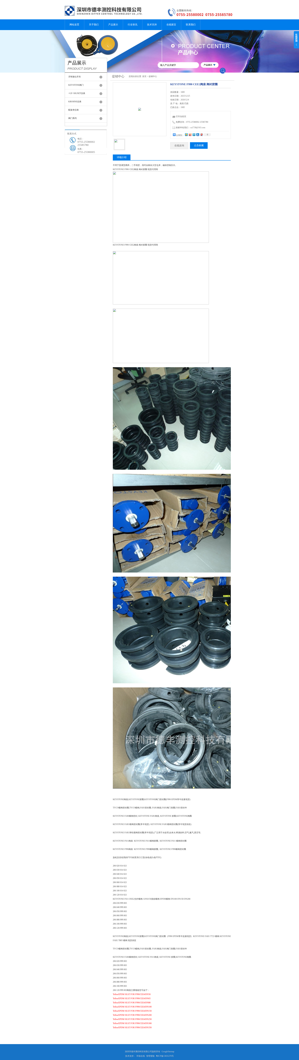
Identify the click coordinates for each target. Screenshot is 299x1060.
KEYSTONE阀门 (76, 85)
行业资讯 (132, 24)
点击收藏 (199, 145)
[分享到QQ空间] (186, 134)
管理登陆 (150, 1056)
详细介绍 (121, 157)
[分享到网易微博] (201, 134)
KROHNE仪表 (74, 101)
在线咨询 (179, 145)
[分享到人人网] (198, 134)
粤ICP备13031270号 (165, 1056)
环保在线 (141, 1056)
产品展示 (113, 24)
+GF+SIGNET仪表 (76, 93)
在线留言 (171, 24)
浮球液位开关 (74, 77)
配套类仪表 (73, 110)
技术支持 (152, 24)
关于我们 (94, 24)
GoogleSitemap (168, 1051)
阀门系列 (72, 118)
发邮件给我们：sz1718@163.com (190, 127)
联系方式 (71, 133)
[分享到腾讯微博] (194, 134)
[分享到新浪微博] (190, 134)
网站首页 (74, 24)
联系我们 (191, 24)
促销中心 (153, 76)
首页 (144, 76)
